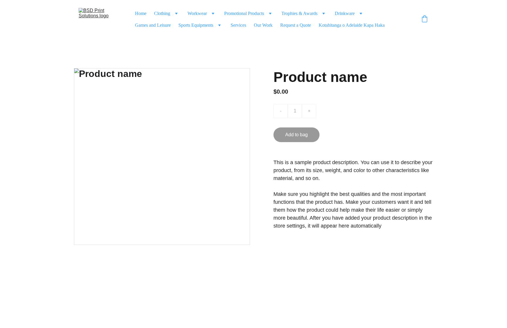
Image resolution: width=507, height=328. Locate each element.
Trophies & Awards (299, 13)
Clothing (162, 13)
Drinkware (345, 13)
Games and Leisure (153, 25)
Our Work (263, 25)
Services (238, 25)
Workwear (197, 13)
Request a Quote (295, 25)
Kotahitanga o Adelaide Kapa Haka (352, 25)
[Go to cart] (424, 19)
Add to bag (296, 134)
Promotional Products (244, 13)
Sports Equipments (195, 25)
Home (140, 13)
